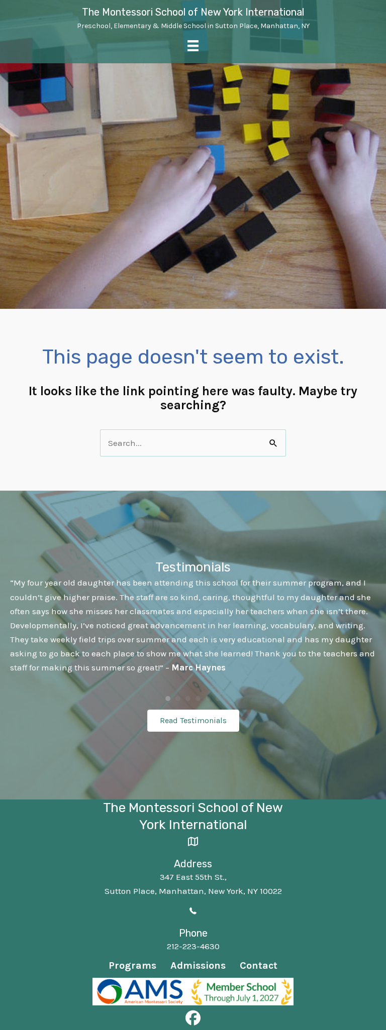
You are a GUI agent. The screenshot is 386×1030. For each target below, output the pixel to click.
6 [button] (218, 698)
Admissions (198, 965)
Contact (258, 965)
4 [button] (198, 698)
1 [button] (167, 698)
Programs (132, 965)
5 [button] (208, 698)
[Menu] (193, 45)
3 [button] (187, 698)
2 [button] (177, 698)
